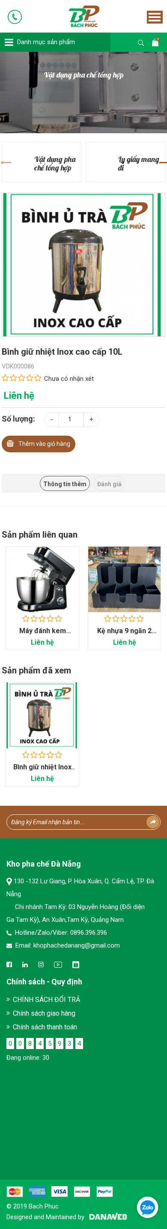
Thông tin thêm (64, 484)
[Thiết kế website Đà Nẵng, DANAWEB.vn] (106, 1217)
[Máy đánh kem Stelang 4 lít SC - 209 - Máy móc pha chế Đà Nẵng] (42, 579)
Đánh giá (109, 484)
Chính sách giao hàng (44, 1013)
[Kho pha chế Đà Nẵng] (72, 16)
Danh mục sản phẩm (46, 42)
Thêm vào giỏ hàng (44, 443)
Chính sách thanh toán (45, 1027)
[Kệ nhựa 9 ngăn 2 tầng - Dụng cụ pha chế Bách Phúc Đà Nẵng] (124, 579)
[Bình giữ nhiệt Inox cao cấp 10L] (83, 264)
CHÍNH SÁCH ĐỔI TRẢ (46, 1000)
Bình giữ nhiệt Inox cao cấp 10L (42, 771)
